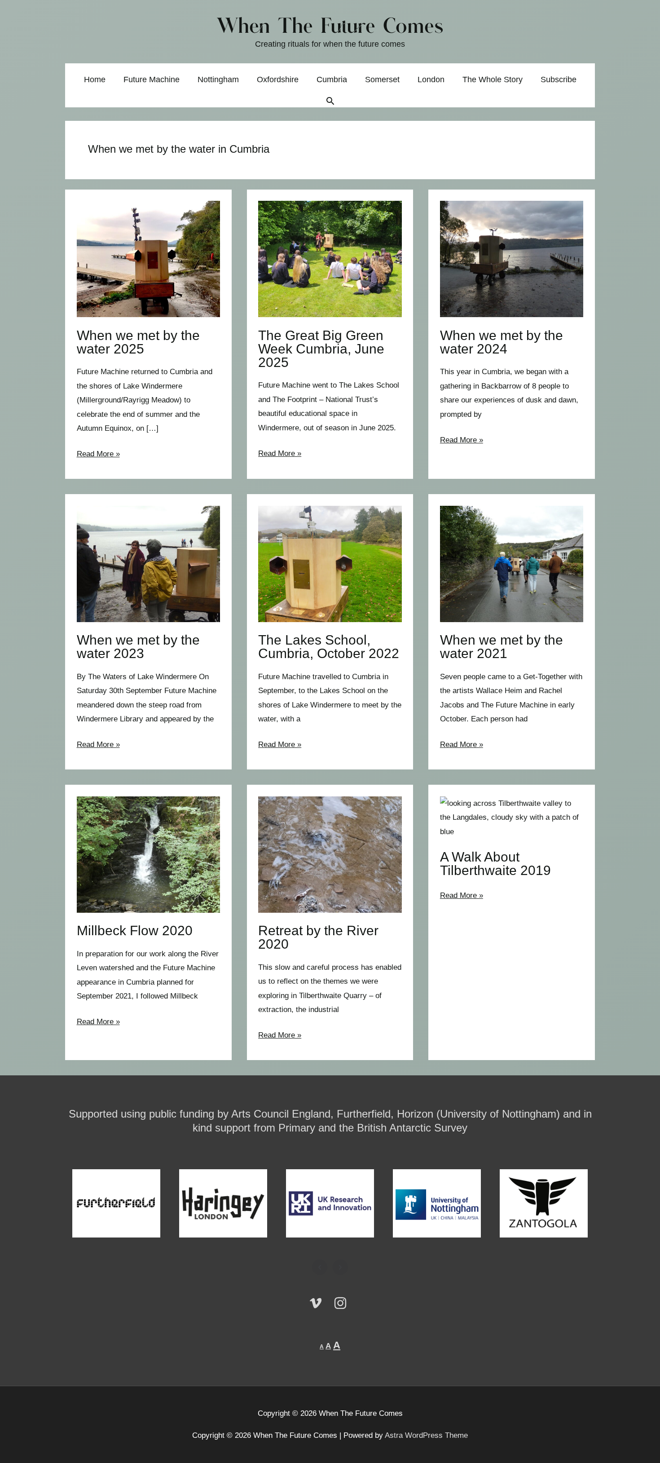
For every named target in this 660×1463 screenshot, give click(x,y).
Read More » (98, 455)
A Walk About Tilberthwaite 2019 (495, 863)
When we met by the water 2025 (138, 342)
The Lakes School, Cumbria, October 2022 (328, 646)
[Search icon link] (330, 102)
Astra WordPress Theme (426, 1435)
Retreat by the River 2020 (318, 937)
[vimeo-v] (320, 1303)
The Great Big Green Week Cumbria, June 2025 (321, 349)
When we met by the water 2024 (501, 342)
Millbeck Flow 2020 (135, 930)
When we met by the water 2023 (138, 646)
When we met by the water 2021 (501, 646)
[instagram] (343, 1303)
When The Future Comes (330, 27)
